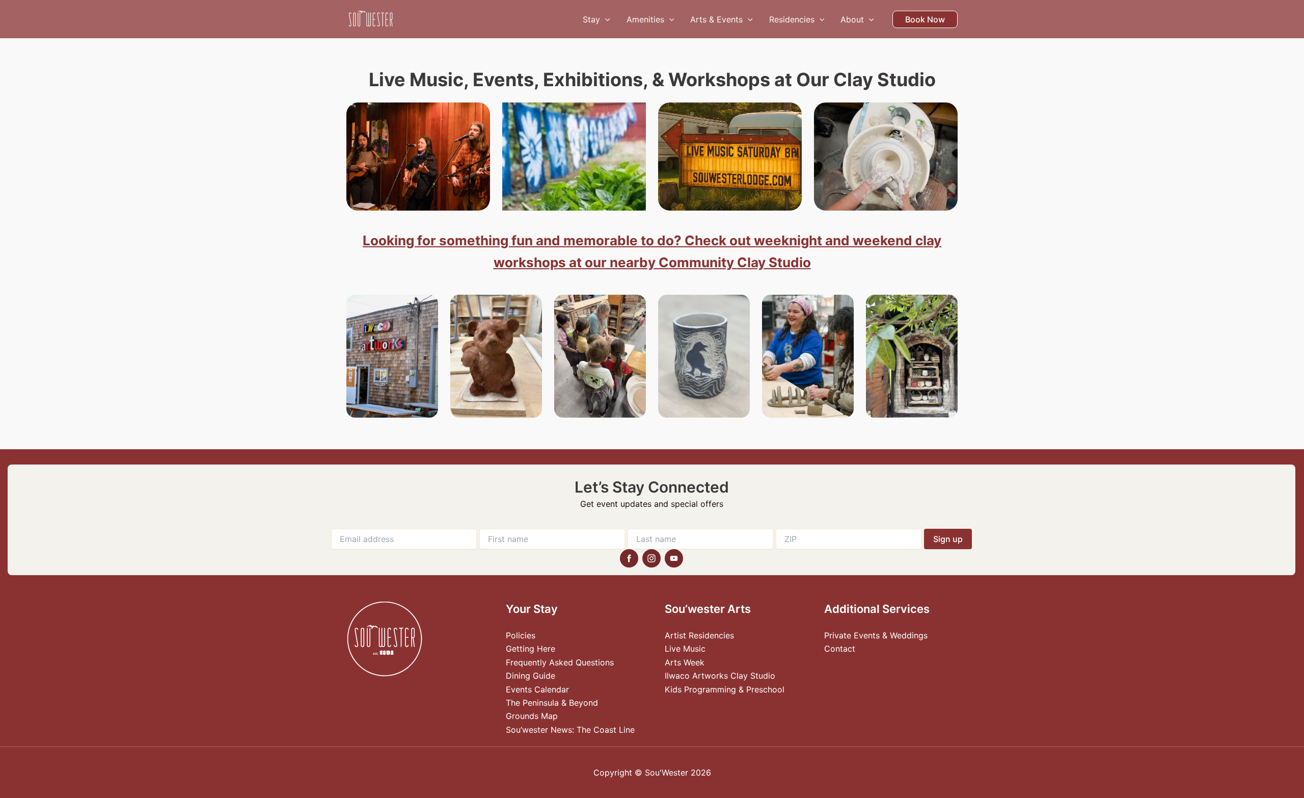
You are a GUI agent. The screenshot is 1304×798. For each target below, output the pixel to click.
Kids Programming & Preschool (724, 689)
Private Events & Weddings (876, 635)
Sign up (948, 539)
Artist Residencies (699, 635)
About (852, 19)
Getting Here (530, 648)
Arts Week (684, 662)
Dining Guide (530, 676)
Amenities (645, 19)
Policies (520, 635)
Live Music (685, 648)
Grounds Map (532, 716)
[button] (605, 19)
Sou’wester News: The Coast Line (570, 730)
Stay (591, 19)
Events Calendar (537, 689)
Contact (839, 648)
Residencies (791, 19)
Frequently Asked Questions (560, 662)
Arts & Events (716, 19)
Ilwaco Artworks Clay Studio (720, 676)
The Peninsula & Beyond (552, 703)
